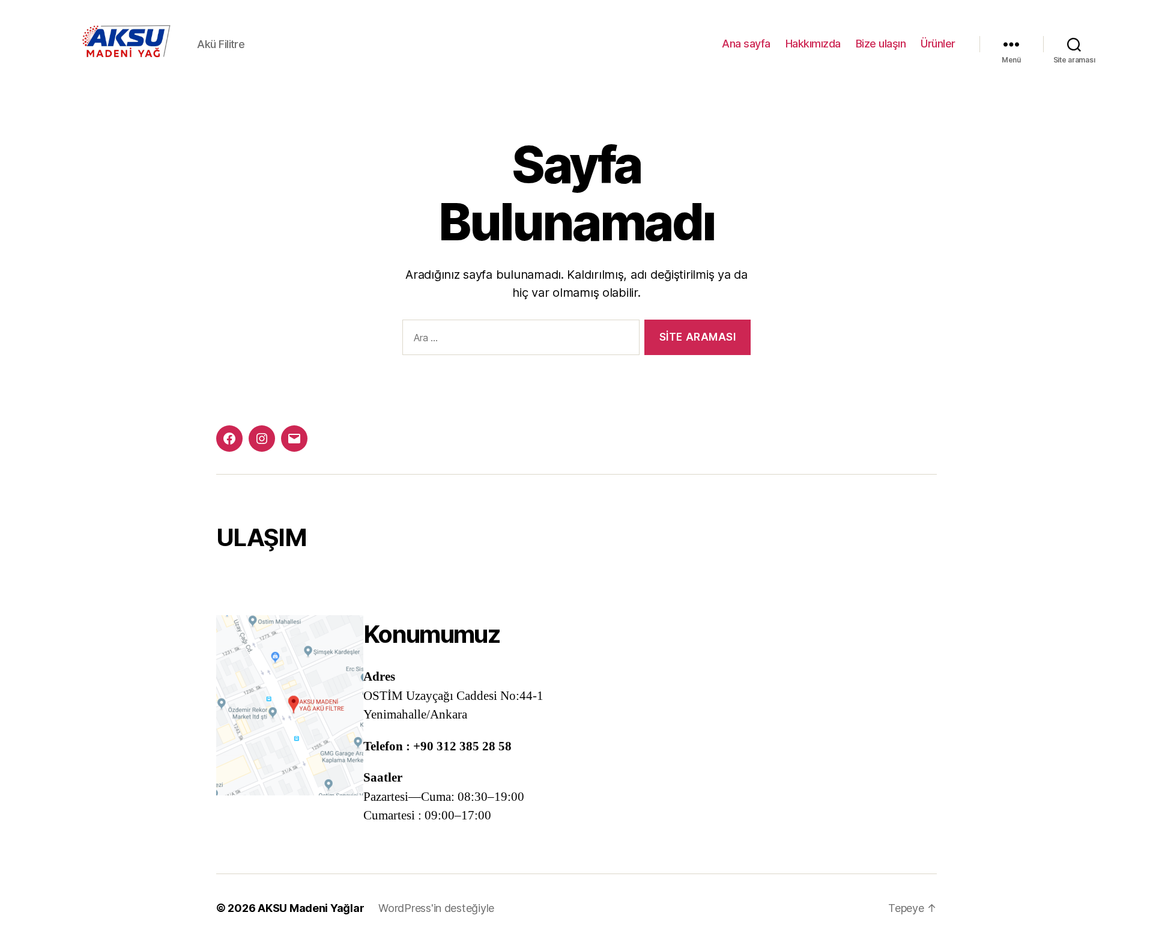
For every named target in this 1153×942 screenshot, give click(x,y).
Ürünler (938, 43)
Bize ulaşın (881, 43)
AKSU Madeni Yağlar (311, 908)
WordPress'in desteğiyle (436, 908)
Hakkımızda (813, 43)
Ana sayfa (746, 43)
